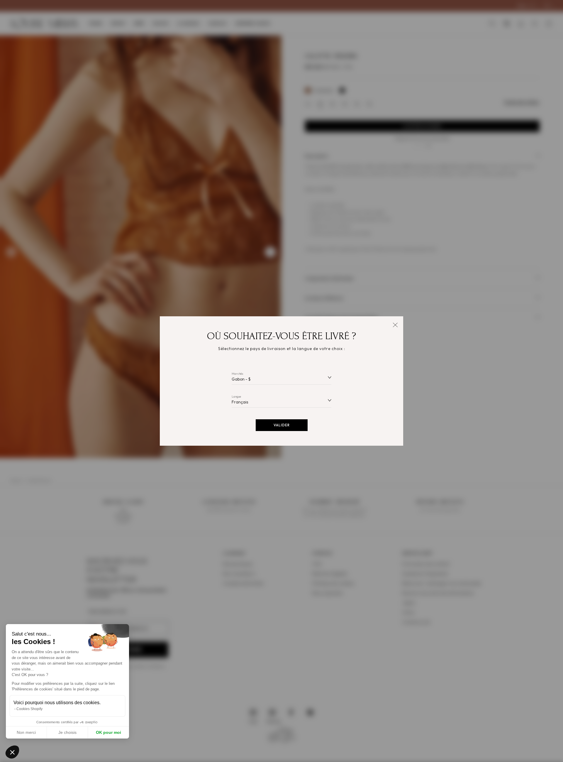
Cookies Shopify (29, 709)
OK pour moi (108, 732)
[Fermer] (395, 324)
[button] (12, 752)
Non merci (26, 732)
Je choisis (67, 732)
